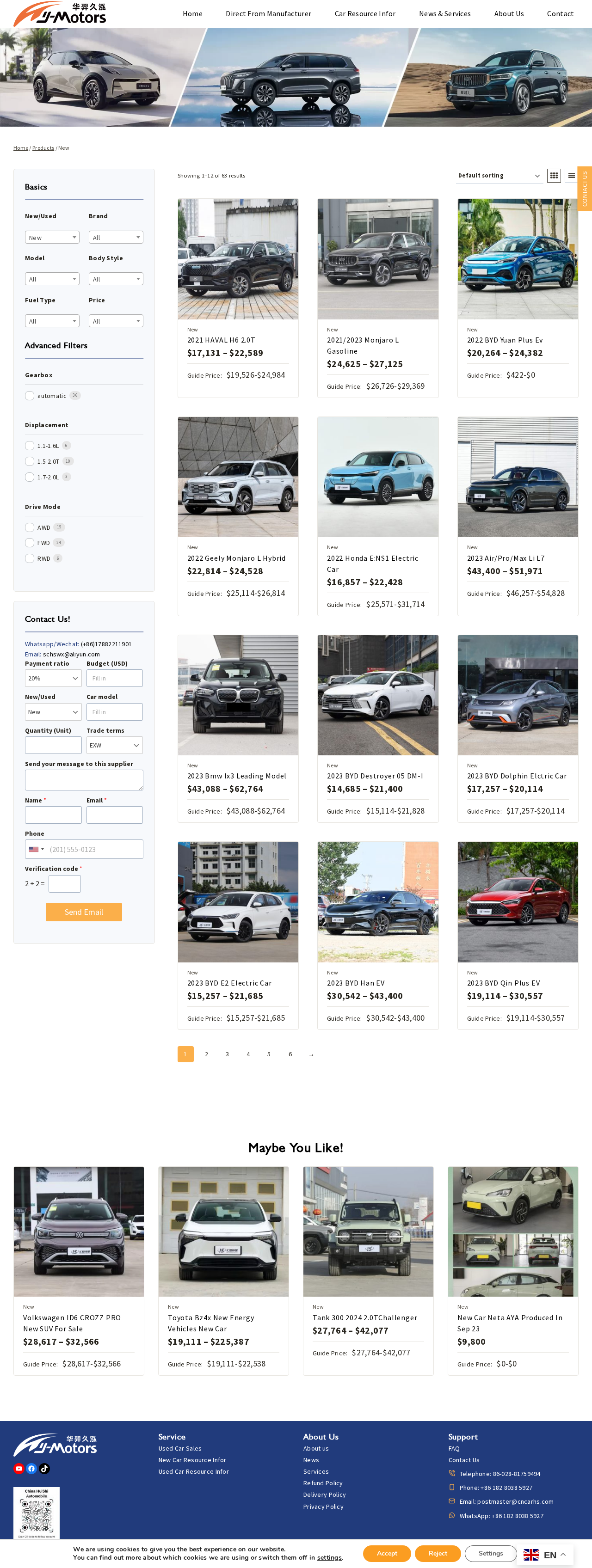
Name (35, 800)
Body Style (106, 258)
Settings (491, 1553)
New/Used (40, 216)
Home (193, 13)
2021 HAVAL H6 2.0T (221, 339)
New (192, 329)
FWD (43, 543)
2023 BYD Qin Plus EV (503, 982)
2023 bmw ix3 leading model (237, 775)
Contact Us (464, 1460)
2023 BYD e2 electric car (229, 982)
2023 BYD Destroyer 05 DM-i (375, 775)
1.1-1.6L (48, 445)
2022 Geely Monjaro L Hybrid (236, 558)
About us (509, 13)
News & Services (445, 13)
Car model (101, 696)
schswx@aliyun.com (71, 654)
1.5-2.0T (48, 461)
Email (96, 800)
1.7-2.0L (48, 477)
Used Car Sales (180, 1448)
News (311, 1460)
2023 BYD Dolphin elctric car (517, 775)
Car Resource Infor (365, 13)
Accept (387, 1553)
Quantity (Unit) (48, 730)
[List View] (572, 176)
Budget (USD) (107, 663)
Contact (560, 13)
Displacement (46, 425)
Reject (438, 1553)
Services (316, 1471)
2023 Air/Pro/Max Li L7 (506, 558)
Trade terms (105, 730)
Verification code (53, 868)
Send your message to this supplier (79, 764)
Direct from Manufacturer (268, 13)
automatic (52, 396)
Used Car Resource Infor (194, 1471)
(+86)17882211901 (106, 644)
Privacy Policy (323, 1506)
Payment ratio (47, 663)
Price (97, 300)
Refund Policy (323, 1483)
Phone (34, 833)
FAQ (454, 1448)
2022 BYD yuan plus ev (505, 339)
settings (329, 1558)
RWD (43, 558)
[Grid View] (554, 176)
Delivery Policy (324, 1494)
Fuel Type (40, 300)
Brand (98, 216)
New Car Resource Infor (193, 1460)
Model (34, 258)
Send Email (84, 911)
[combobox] (52, 237)
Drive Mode (43, 506)
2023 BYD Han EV (356, 982)
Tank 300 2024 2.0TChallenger (365, 1317)
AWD (43, 527)
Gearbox (38, 375)
